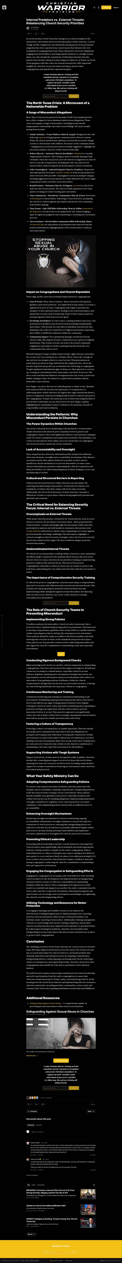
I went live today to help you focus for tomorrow (42, 1224)
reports (42, 137)
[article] (61, 1195)
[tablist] (34, 1125)
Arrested (77, 185)
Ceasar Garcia (34, 1159)
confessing (34, 198)
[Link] (23, 104)
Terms (27, 1260)
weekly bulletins (33, 531)
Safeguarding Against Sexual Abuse (45, 1003)
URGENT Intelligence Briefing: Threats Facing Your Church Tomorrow (51, 1220)
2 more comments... (32, 1175)
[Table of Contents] (2, 631)
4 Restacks (49, 1098)
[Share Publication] (98, 7)
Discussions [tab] (41, 1185)
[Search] (94, 7)
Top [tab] (28, 1185)
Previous (33, 1111)
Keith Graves (35, 27)
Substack (102, 1260)
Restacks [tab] (39, 1125)
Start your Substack (57, 1260)
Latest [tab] (33, 1185)
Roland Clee (34, 1143)
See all (30, 1234)
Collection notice (34, 1260)
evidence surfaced (64, 172)
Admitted (78, 153)
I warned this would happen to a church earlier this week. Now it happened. (51, 1195)
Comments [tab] (30, 1125)
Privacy (23, 1260)
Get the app (68, 1260)
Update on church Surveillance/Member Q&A (46, 1206)
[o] (88, 1194)
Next (90, 1111)
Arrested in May (37, 224)
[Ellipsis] (94, 1142)
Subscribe (106, 7)
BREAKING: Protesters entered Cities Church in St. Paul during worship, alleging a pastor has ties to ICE (50, 1191)
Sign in (116, 7)
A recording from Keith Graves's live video (40, 1208)
